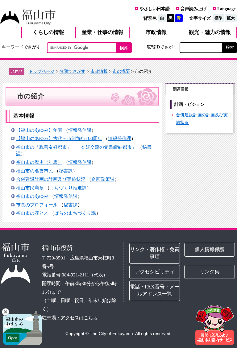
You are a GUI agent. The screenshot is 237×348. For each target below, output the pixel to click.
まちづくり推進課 (68, 187)
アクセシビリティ (154, 272)
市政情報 (99, 71)
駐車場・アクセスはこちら (70, 317)
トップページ (42, 71)
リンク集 (209, 272)
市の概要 (121, 71)
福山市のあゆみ (32, 196)
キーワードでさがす (21, 46)
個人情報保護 (209, 249)
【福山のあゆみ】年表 (39, 130)
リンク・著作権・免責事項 (154, 252)
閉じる (5, 312)
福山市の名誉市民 (34, 170)
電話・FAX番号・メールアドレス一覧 (154, 290)
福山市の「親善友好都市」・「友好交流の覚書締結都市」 (76, 147)
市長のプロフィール (37, 204)
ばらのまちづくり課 (75, 213)
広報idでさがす (162, 46)
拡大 (231, 18)
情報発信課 (79, 130)
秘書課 (66, 170)
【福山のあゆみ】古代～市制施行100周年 (59, 138)
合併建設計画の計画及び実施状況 (50, 179)
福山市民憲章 (30, 187)
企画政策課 (102, 179)
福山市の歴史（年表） (39, 162)
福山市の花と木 (32, 213)
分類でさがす (72, 71)
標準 (218, 18)
